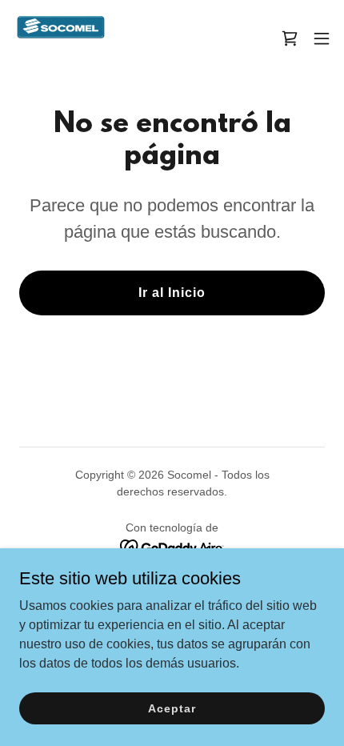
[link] (61, 38)
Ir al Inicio (172, 292)
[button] (322, 38)
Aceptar (171, 707)
